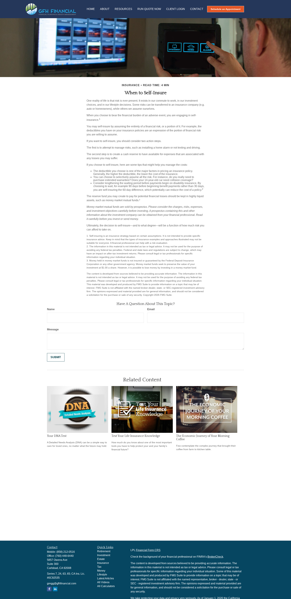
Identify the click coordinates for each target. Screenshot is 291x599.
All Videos (103, 582)
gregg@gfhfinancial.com (61, 583)
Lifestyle (102, 574)
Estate (101, 559)
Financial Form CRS (148, 550)
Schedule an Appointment (225, 9)
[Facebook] (49, 589)
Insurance (103, 562)
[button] (90, 9)
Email (151, 309)
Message (53, 329)
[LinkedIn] (55, 589)
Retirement (103, 551)
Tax (99, 566)
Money (101, 570)
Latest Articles (105, 578)
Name (51, 309)
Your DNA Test (57, 436)
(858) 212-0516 (65, 551)
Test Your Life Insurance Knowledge (135, 436)
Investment (103, 555)
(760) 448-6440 (64, 555)
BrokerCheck (215, 556)
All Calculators (106, 586)
